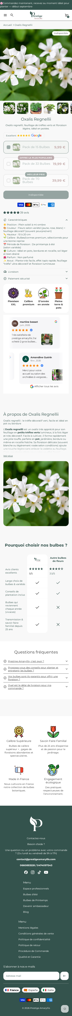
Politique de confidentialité (34, 939)
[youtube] (46, 872)
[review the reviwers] (51, 321)
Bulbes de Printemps (35, 900)
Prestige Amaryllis (40, 1008)
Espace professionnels (36, 888)
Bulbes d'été (30, 894)
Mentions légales (28, 927)
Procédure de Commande (33, 951)
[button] (22, 108)
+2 (55, 375)
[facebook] (26, 872)
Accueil (7, 24)
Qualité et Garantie (29, 956)
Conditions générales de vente (36, 933)
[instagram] (33, 872)
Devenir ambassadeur (36, 906)
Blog (26, 911)
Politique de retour (29, 945)
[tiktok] (39, 872)
